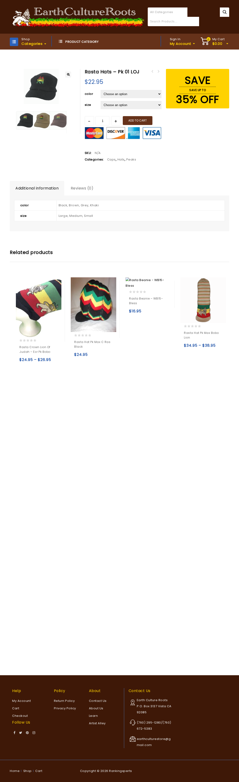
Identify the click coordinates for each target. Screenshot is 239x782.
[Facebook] (14, 733)
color (89, 94)
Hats (121, 159)
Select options (24, 362)
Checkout (20, 716)
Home (15, 771)
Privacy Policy (65, 708)
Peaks (131, 159)
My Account (21, 701)
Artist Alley (97, 723)
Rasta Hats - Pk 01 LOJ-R (152, 71)
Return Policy (64, 701)
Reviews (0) (82, 188)
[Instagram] (34, 733)
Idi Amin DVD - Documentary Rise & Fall (158, 71)
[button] (68, 74)
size (88, 105)
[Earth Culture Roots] (79, 16)
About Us (96, 708)
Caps (111, 159)
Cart (15, 708)
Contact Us (98, 701)
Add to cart (137, 120)
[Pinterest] (27, 733)
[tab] (37, 188)
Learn (93, 716)
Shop (27, 771)
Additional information (37, 188)
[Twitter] (21, 733)
